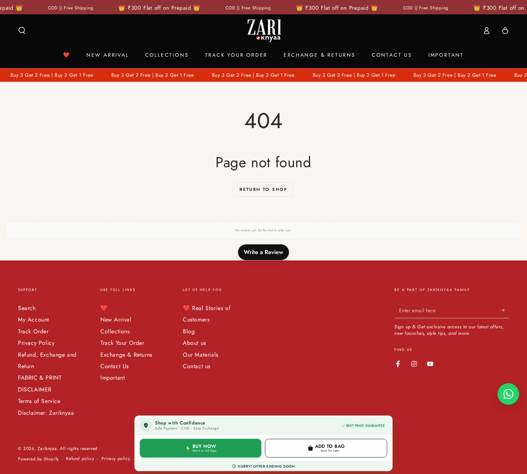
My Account (33, 319)
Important (112, 378)
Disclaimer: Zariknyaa (46, 413)
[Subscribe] (505, 310)
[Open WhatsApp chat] (508, 394)
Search (27, 308)
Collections (115, 331)
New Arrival (116, 319)
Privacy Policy (36, 343)
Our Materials (200, 355)
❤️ (104, 308)
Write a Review (263, 252)
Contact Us (114, 366)
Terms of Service (39, 401)
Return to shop (263, 189)
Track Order (33, 331)
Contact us (196, 366)
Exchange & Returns (126, 355)
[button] (22, 30)
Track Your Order (122, 343)
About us (194, 343)
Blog (189, 331)
